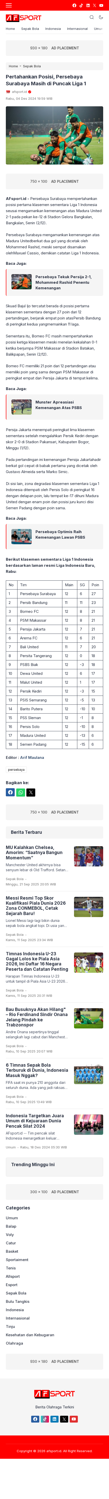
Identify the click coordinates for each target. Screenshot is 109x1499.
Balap (11, 1226)
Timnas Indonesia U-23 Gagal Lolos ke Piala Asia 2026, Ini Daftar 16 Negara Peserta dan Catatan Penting (37, 961)
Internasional (77, 29)
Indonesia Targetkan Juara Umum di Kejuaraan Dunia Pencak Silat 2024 (35, 1121)
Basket (12, 1251)
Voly (10, 1234)
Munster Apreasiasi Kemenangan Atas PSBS (58, 405)
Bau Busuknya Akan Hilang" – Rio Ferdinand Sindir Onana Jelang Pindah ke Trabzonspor (37, 1017)
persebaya (16, 770)
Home (10, 29)
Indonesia (53, 29)
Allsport (13, 1276)
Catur (11, 1243)
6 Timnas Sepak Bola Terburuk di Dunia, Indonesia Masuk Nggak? (37, 1070)
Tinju (10, 1326)
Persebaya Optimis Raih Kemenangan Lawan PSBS (60, 534)
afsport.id (53, 1451)
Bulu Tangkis (17, 1301)
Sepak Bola (30, 29)
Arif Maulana (32, 757)
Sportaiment (17, 1259)
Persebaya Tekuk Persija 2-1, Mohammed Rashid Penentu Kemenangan (63, 282)
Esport (11, 1284)
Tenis (11, 1268)
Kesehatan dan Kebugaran (30, 1334)
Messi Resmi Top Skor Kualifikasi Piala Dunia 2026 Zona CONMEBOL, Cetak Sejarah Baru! (36, 906)
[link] (74, 5)
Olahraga (14, 1343)
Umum (99, 29)
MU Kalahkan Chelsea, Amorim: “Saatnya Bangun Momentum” (34, 852)
